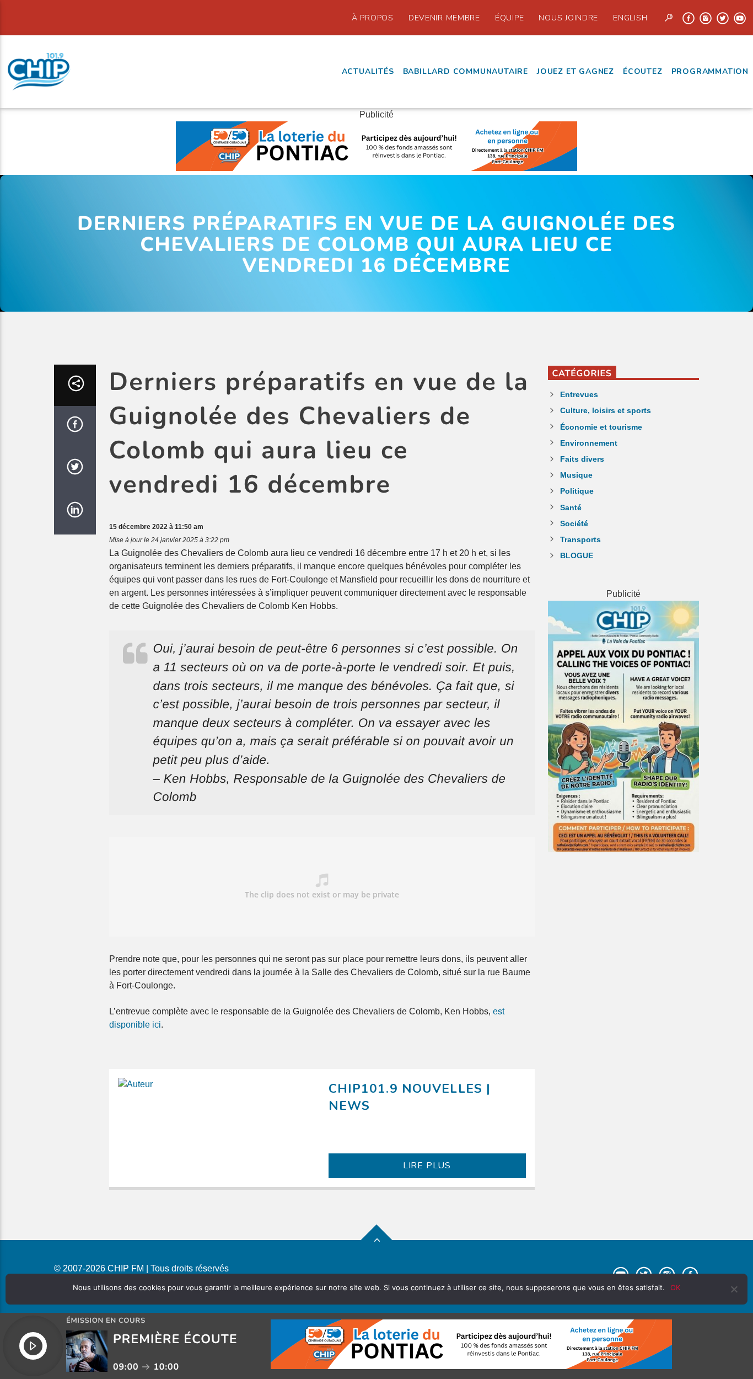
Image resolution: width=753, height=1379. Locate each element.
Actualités (368, 71)
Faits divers (582, 459)
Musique (576, 475)
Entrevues (579, 394)
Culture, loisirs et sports (605, 410)
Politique (577, 491)
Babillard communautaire (465, 71)
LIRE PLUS (427, 1165)
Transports (580, 539)
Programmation (710, 71)
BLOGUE (576, 555)
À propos (373, 17)
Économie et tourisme (601, 427)
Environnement (588, 443)
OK (675, 1287)
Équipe (509, 17)
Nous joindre (568, 17)
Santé (571, 507)
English (630, 17)
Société (574, 523)
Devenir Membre (444, 17)
